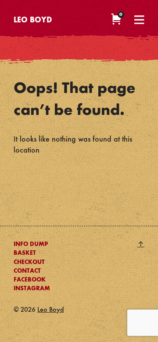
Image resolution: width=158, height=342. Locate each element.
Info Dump (31, 244)
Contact (27, 271)
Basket (25, 253)
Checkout (29, 262)
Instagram (32, 288)
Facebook (30, 280)
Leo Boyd (33, 20)
